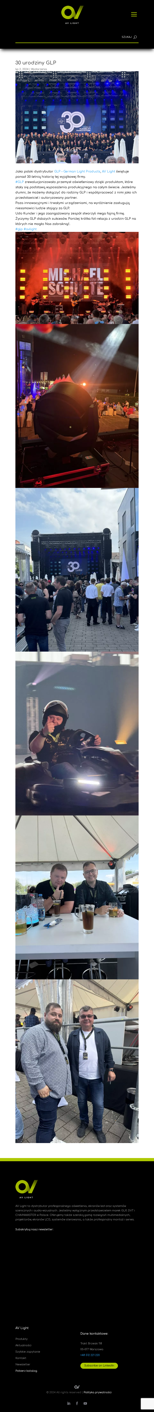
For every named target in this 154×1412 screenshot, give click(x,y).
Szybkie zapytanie (27, 1352)
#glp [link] (19, 229)
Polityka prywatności (98, 1392)
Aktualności (23, 1345)
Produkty (21, 1339)
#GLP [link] (19, 182)
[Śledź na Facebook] (77, 1403)
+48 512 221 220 (90, 1355)
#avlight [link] (30, 229)
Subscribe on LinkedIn (99, 1365)
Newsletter (22, 1364)
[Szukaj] (135, 37)
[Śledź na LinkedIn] (68, 1403)
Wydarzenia (39, 69)
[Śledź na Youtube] (85, 1403)
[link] (77, 171)
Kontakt (20, 1358)
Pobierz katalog (26, 1371)
